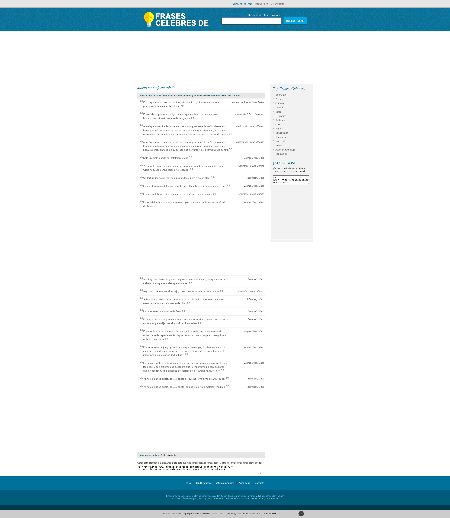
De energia (280, 95)
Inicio (188, 483)
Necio (278, 112)
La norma (280, 107)
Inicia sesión (261, 4)
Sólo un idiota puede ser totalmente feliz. (166, 157)
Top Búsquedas (204, 483)
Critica (278, 124)
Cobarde (279, 103)
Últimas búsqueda (225, 483)
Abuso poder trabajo (285, 150)
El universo (280, 116)
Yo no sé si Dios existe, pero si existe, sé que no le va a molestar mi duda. (184, 386)
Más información (269, 513)
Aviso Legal (244, 483)
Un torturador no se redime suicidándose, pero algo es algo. (176, 177)
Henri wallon (281, 154)
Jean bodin (280, 141)
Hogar (278, 128)
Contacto (259, 483)
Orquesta (279, 99)
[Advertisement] (225, 58)
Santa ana (280, 120)
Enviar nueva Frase (242, 4)
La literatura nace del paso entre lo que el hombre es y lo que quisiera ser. (184, 186)
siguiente (171, 455)
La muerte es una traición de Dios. (162, 311)
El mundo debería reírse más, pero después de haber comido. (178, 194)
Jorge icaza (281, 145)
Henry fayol (280, 137)
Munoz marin (281, 133)
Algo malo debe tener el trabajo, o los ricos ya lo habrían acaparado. (181, 291)
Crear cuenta (277, 4)
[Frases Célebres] (176, 27)
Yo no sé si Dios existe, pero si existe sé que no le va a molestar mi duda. (184, 378)
